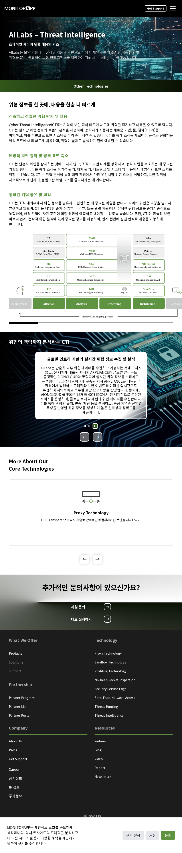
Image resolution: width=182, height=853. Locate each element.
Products (15, 653)
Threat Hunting (106, 706)
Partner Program (22, 697)
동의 (168, 835)
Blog (98, 750)
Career (14, 769)
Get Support (155, 8)
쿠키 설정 (133, 835)
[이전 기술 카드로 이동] (84, 559)
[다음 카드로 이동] (97, 437)
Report (100, 767)
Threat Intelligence (109, 715)
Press (13, 750)
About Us (16, 741)
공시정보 (15, 778)
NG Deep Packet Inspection (115, 680)
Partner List (18, 706)
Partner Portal (19, 715)
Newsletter (103, 776)
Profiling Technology (110, 671)
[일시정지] (95, 426)
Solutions (16, 662)
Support (15, 671)
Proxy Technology (108, 653)
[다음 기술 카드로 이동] (97, 559)
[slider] (23, 323)
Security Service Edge (111, 689)
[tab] (85, 426)
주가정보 (15, 795)
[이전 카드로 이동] (84, 437)
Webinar (101, 741)
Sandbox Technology (110, 662)
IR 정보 (14, 787)
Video (99, 759)
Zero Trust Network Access (115, 697)
